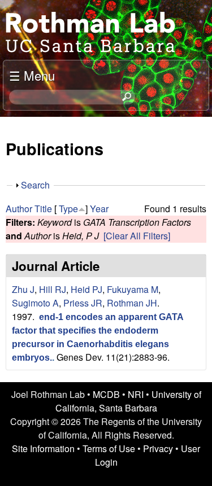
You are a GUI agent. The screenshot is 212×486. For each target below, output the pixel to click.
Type (68, 208)
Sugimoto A (35, 302)
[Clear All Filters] (136, 235)
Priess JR (82, 302)
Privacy (158, 448)
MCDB (106, 394)
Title (43, 208)
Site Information (43, 448)
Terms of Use (109, 448)
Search (35, 184)
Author (19, 208)
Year (99, 208)
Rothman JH (132, 302)
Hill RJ (52, 289)
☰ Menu (32, 75)
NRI (136, 394)
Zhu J (23, 289)
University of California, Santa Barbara (128, 401)
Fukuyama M (132, 289)
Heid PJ (86, 289)
